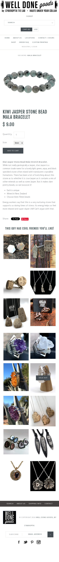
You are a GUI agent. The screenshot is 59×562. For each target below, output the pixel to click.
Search (10, 503)
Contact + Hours (46, 38)
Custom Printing (40, 42)
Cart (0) (26, 29)
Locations (30, 38)
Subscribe (14, 534)
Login (34, 46)
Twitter (25, 542)
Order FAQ (24, 42)
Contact (49, 503)
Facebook (19, 542)
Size (5, 142)
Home (7, 38)
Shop (13, 42)
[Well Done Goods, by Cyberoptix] (29, 2)
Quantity (7, 134)
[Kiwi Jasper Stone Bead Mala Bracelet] (29, 63)
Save (26, 219)
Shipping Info (35, 503)
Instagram (39, 542)
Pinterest (32, 542)
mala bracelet (34, 55)
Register (26, 46)
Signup (29, 16)
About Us (17, 38)
